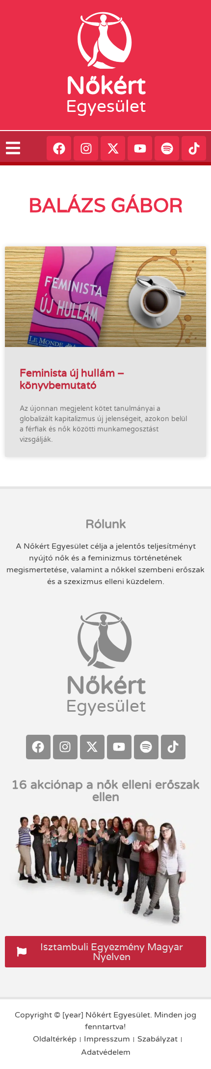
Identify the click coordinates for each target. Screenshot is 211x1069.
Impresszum (107, 1039)
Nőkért (106, 86)
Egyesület (106, 106)
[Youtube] (140, 148)
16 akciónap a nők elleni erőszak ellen (105, 790)
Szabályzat (157, 1039)
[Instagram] (86, 148)
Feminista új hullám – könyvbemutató (72, 379)
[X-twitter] (113, 148)
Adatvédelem (106, 1052)
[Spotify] (167, 148)
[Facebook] (59, 148)
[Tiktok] (194, 148)
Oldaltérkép (55, 1039)
